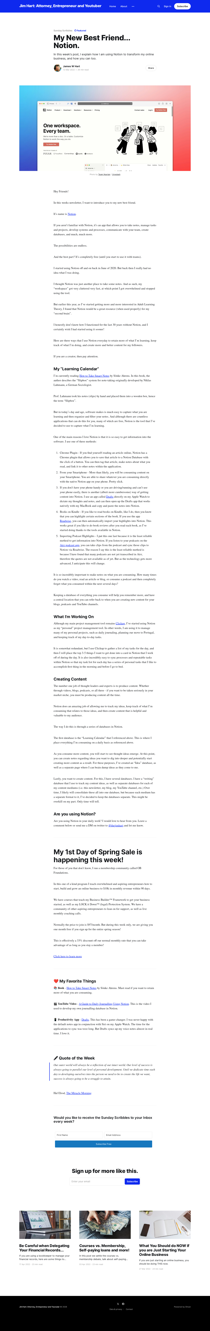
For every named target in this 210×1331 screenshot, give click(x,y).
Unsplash (116, 174)
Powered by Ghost (182, 1307)
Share (151, 68)
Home (112, 6)
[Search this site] (158, 6)
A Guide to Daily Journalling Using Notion (104, 1004)
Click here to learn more (68, 956)
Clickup (120, 623)
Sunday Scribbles (63, 30)
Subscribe (182, 6)
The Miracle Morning (78, 1093)
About (123, 6)
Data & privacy (116, 1309)
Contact (129, 1309)
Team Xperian (104, 174)
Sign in (167, 6)
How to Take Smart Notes (94, 376)
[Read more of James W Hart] (58, 68)
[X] (118, 1304)
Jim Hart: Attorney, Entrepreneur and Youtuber (60, 5)
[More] (133, 6)
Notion (72, 214)
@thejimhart (115, 825)
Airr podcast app (69, 545)
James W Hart (71, 66)
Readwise (65, 521)
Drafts (109, 496)
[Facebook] (123, 1304)
